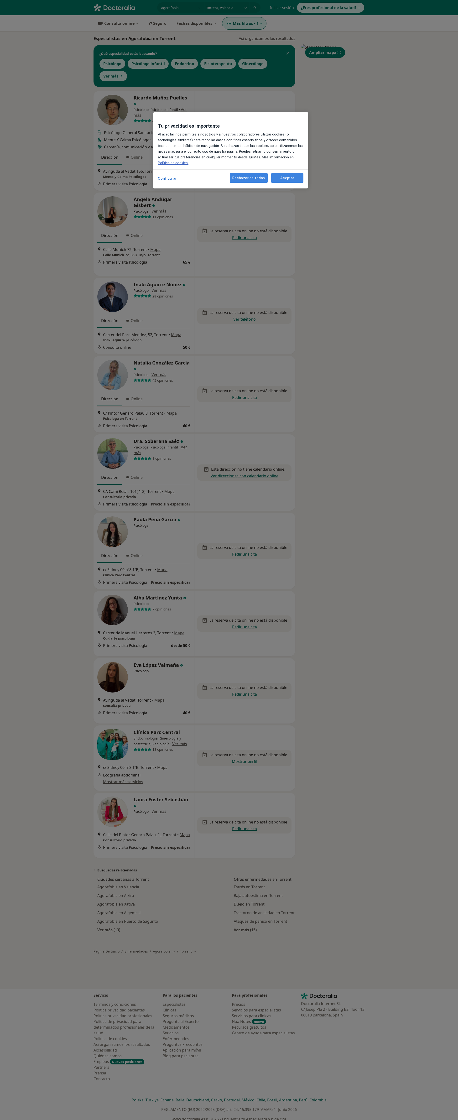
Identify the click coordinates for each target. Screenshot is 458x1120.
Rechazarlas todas (248, 178)
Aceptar (287, 178)
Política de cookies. (173, 163)
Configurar (167, 178)
